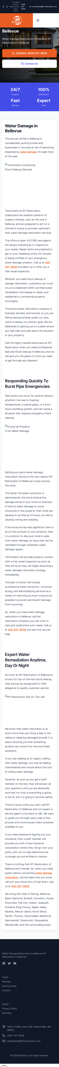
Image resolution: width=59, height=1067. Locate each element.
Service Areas (9, 986)
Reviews (6, 981)
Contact (6, 990)
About (5, 1004)
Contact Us (31, 63)
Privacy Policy (9, 1008)
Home (5, 977)
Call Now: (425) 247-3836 (31, 53)
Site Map (6, 1013)
